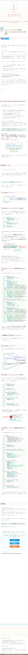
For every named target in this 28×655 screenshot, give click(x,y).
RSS (12, 15)
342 (3, 38)
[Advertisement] (14, 91)
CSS (4, 37)
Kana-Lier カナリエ (14, 6)
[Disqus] (14, 572)
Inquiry (15, 15)
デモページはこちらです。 (9, 169)
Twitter (9, 15)
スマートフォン (14, 37)
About (19, 15)
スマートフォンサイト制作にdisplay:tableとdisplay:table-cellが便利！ (15, 32)
